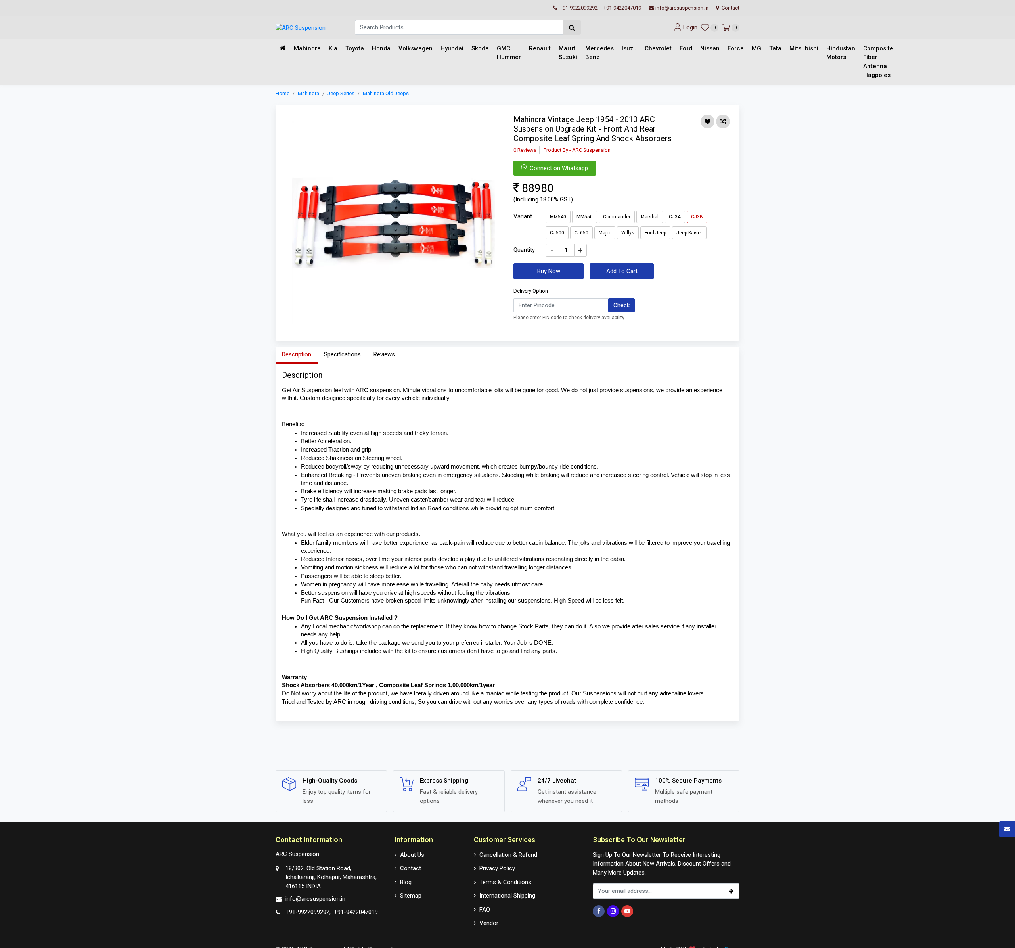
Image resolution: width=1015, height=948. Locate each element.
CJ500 (557, 232)
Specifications (342, 354)
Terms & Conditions (505, 882)
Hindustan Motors (840, 53)
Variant (522, 216)
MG (756, 48)
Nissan (710, 48)
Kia (333, 48)
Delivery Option (530, 291)
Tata (775, 48)
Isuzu (629, 48)
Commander (616, 216)
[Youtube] (627, 911)
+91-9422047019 (622, 8)
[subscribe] (731, 891)
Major (605, 232)
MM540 (558, 216)
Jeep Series (340, 93)
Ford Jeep (655, 232)
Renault (540, 48)
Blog (406, 882)
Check (621, 304)
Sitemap (410, 895)
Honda (381, 48)
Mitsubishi (803, 48)
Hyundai (451, 48)
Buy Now (548, 270)
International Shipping (507, 895)
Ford (686, 48)
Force (736, 48)
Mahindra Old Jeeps (386, 93)
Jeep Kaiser (689, 232)
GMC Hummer (509, 53)
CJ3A (675, 216)
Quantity (524, 249)
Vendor (488, 923)
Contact (729, 8)
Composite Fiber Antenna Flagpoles (878, 62)
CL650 (581, 232)
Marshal (650, 216)
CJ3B (697, 216)
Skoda (480, 48)
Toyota (354, 48)
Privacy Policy (497, 868)
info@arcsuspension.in (682, 8)
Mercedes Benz (599, 53)
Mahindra (307, 48)
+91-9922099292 (578, 8)
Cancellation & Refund (508, 854)
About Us (412, 854)
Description (296, 354)
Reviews (384, 354)
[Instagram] (613, 911)
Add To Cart (622, 270)
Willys (627, 232)
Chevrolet (658, 48)
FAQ (484, 909)
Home (282, 93)
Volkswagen (415, 48)
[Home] (283, 48)
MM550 (584, 216)
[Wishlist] (707, 121)
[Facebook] (599, 911)
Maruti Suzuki (568, 53)
